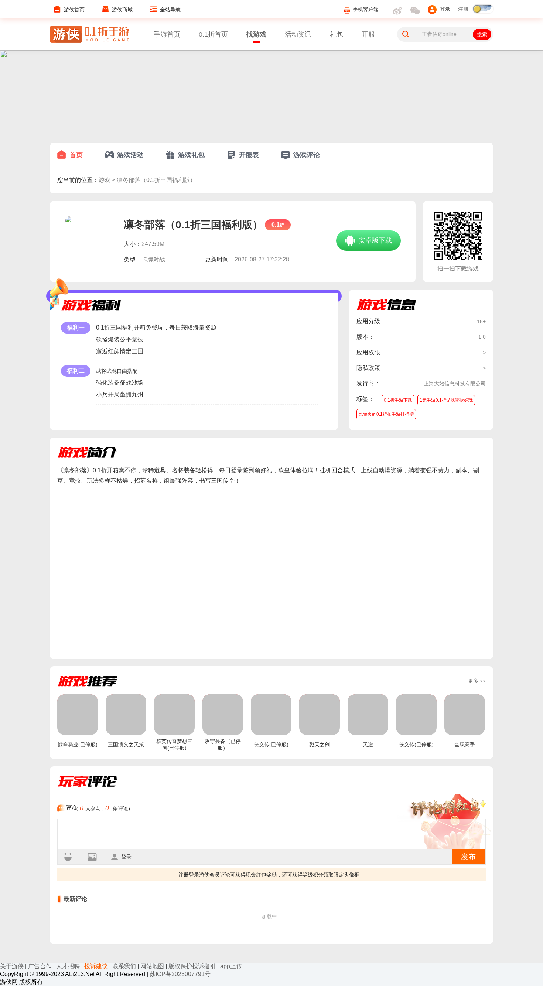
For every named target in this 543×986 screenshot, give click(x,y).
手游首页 (167, 34)
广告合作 (40, 966)
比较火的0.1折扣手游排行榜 (386, 414)
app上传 (231, 966)
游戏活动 (130, 155)
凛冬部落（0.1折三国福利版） (156, 180)
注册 (463, 9)
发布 (468, 856)
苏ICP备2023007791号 (180, 974)
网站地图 (152, 966)
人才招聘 (68, 966)
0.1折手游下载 (398, 400)
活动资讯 (298, 34)
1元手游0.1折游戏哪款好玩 (446, 400)
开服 (368, 34)
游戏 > (108, 180)
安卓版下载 (374, 240)
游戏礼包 (191, 155)
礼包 (336, 34)
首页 (76, 155)
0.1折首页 (213, 34)
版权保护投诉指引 (192, 966)
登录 (126, 857)
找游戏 (256, 34)
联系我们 (124, 966)
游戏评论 (306, 155)
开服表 (249, 155)
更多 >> (477, 681)
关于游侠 (12, 966)
